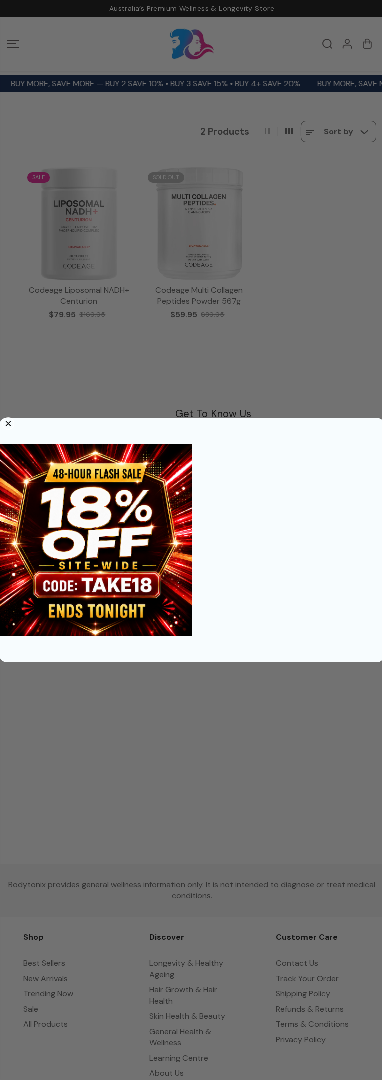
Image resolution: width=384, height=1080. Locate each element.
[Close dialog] (8, 423)
